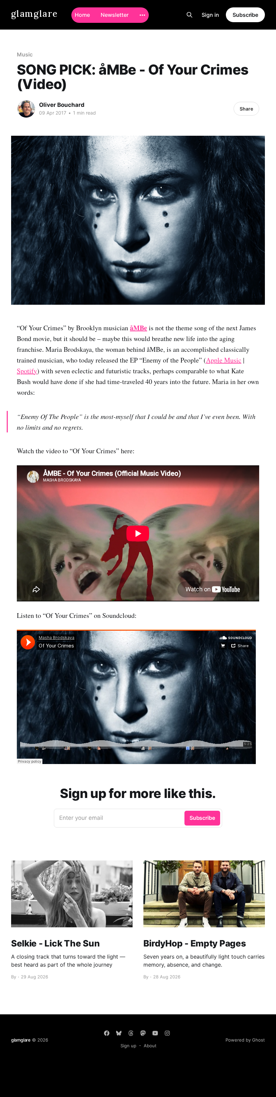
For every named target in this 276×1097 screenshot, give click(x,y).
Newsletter (115, 14)
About (150, 1045)
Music (25, 54)
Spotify (27, 370)
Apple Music (223, 360)
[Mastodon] (143, 1033)
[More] (142, 15)
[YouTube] (155, 1033)
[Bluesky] (119, 1033)
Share (246, 109)
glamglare (34, 13)
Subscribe (245, 14)
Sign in (210, 14)
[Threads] (131, 1033)
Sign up (128, 1045)
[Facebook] (106, 1033)
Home (82, 14)
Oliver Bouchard (61, 104)
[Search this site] (189, 14)
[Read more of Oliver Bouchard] (26, 108)
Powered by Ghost (245, 1040)
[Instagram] (167, 1033)
